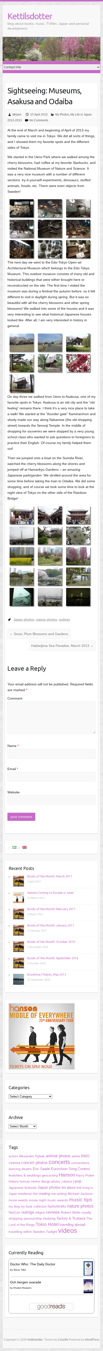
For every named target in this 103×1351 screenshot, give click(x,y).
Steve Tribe (19, 1269)
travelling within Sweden (27, 1232)
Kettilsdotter (29, 16)
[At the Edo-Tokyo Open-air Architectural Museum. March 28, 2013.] (78, 343)
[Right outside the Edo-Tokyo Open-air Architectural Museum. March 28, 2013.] (22, 343)
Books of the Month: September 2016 (52, 958)
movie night (37, 1200)
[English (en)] (24, 847)
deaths (27, 1169)
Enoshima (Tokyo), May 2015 (46, 974)
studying (49, 1218)
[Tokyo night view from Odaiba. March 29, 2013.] (78, 597)
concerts (59, 1162)
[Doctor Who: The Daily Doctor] (88, 1264)
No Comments (38, 120)
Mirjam (16, 114)
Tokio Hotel (47, 1224)
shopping (16, 1218)
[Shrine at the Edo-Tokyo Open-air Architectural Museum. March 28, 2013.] (22, 383)
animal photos (58, 1156)
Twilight (51, 1232)
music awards (57, 1200)
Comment (14, 698)
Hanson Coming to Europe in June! (50, 892)
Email (12, 769)
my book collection (34, 1206)
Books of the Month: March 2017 (49, 876)
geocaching (50, 1175)
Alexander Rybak (32, 1156)
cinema (14, 1163)
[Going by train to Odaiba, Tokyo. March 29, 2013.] (22, 597)
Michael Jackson (80, 1194)
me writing (59, 1194)
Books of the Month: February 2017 (51, 909)
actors (13, 1156)
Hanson (67, 1174)
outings (64, 619)
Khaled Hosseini (22, 1288)
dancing (15, 1169)
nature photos (46, 619)
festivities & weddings (25, 1175)
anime (76, 1156)
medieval (25, 1194)
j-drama (67, 1181)
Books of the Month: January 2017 (50, 925)
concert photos (34, 1162)
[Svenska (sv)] (14, 847)
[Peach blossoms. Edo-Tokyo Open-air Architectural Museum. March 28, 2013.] (78, 363)
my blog (14, 1206)
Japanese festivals (23, 1188)
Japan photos (23, 619)
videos (67, 1230)
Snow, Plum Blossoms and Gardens (39, 634)
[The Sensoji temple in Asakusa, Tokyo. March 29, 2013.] (78, 515)
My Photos (62, 114)
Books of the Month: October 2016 (51, 941)
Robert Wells (70, 1212)
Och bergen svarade (25, 1282)
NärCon (14, 1212)
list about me (71, 1188)
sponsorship (32, 1218)
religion (40, 1212)
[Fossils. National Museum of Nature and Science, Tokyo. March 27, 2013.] (50, 249)
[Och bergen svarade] (88, 1282)
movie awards (18, 1200)
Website (13, 792)
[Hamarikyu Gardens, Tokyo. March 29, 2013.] (50, 536)
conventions (80, 1163)
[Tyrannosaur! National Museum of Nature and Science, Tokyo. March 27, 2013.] (50, 229)
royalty (86, 1212)
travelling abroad (72, 1225)
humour (25, 1181)
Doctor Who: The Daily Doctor (32, 1264)
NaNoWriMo (57, 1206)
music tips (80, 1200)
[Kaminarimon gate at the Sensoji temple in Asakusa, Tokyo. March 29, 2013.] (22, 515)
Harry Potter (85, 1175)
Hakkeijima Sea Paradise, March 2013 (62, 646)
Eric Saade (41, 1169)
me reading (41, 1193)
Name (13, 746)
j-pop (77, 1181)
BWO (85, 1156)
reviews (53, 1212)
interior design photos (46, 1181)
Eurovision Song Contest (70, 1169)
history (14, 1181)
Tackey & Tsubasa (71, 1218)
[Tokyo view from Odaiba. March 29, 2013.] (50, 597)
